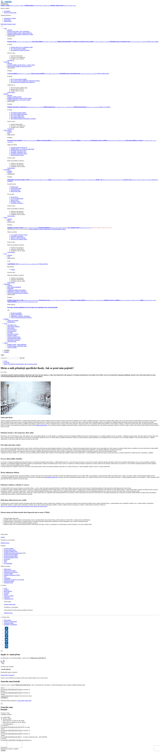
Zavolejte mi (10, 60)
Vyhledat (7, 350)
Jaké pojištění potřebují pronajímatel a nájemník (23, 118)
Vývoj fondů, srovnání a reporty (19, 234)
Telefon (3, 694)
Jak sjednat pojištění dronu (18, 117)
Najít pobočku (11, 168)
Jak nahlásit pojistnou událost (18, 112)
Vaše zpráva (4, 747)
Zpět (2, 355)
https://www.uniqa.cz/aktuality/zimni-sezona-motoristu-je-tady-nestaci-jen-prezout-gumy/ (24, 506)
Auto (5, 28)
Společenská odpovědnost (14, 338)
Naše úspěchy (11, 328)
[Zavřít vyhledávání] (23, 358)
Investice (9, 172)
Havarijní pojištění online (10, 551)
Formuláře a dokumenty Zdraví (19, 153)
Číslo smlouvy (4, 725)
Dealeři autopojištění (16, 313)
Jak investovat (14, 197)
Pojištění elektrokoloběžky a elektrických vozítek (20, 34)
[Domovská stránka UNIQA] (6, 2)
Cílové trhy (7, 597)
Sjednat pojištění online (103, 73)
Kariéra (6, 594)
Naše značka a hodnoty (13, 326)
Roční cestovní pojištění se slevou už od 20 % (19, 66)
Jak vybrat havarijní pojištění (18, 48)
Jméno (2, 688)
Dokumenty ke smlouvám (11, 572)
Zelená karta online (9, 581)
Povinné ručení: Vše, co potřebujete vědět (22, 47)
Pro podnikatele (8, 563)
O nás (5, 323)
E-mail (2, 738)
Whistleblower (11, 322)
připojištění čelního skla (51, 477)
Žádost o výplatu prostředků (18, 237)
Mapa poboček (8, 591)
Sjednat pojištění (7, 719)
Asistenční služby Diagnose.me (19, 147)
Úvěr (5, 253)
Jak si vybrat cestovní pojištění (19, 79)
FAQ (5, 576)
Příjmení (3, 691)
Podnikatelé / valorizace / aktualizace (20, 316)
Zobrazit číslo (4, 675)
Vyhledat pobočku (43, 264)
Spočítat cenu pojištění (152, 41)
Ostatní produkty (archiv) (17, 155)
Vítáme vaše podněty (12, 320)
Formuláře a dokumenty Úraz (18, 152)
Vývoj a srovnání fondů (17, 198)
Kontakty (6, 319)
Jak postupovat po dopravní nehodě (20, 50)
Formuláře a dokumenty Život (18, 150)
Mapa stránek (7, 620)
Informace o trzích (15, 201)
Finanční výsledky (12, 335)
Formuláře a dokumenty (17, 203)
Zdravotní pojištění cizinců (11, 557)
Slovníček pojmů (11, 341)
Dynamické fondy (15, 190)
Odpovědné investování (13, 340)
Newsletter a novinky (13, 334)
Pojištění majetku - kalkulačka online (17, 346)
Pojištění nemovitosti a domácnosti (13, 553)
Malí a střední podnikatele (14, 287)
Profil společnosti (11, 331)
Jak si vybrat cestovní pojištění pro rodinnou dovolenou (25, 80)
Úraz (8, 133)
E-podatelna (7, 11)
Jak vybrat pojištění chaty (17, 115)
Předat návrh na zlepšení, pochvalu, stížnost (14, 722)
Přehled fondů (14, 187)
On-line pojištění (8, 573)
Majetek (6, 94)
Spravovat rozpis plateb (10, 12)
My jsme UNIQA (12, 329)
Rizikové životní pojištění (10, 556)
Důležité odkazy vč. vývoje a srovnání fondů (22, 149)
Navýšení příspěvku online (58, 229)
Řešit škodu (4, 24)
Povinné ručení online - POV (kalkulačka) (18, 31)
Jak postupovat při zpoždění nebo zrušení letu (23, 82)
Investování (7, 169)
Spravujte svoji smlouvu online (19, 239)
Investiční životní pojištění (11, 554)
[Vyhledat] (21, 358)
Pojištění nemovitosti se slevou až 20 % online (19, 98)
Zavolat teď (11, 675)
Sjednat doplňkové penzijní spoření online (40, 229)
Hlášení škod (7, 569)
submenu (9, 30)
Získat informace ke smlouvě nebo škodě (13, 720)
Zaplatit (3, 537)
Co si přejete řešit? (5, 717)
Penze (5, 217)
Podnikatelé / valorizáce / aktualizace (17, 291)
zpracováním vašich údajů (24, 700)
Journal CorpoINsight (16, 314)
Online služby (4, 3)
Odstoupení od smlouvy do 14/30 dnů (14, 579)
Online (6, 343)
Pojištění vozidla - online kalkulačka (16, 344)
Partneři (13, 269)
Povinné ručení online (10, 550)
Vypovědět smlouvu (8, 724)
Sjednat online (11, 92)
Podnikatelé (7, 284)
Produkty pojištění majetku (14, 97)
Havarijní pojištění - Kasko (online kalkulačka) (19, 33)
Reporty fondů (14, 200)
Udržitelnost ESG (8, 598)
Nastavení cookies (9, 623)
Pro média (10, 332)
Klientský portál (11, 24)
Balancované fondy (16, 191)
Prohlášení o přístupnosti (10, 624)
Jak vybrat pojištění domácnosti (19, 114)
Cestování (6, 62)
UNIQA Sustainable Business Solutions (17, 293)
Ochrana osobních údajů (13, 337)
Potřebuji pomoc (5, 543)
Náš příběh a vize (11, 325)
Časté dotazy (7, 19)
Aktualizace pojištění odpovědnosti (16, 290)
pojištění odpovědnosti (41, 425)
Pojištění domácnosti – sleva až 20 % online (18, 100)
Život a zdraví (7, 130)
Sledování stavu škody (10, 570)
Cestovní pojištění (12, 347)
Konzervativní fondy (16, 188)
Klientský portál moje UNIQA (12, 575)
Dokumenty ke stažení (10, 18)
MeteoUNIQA (8, 21)
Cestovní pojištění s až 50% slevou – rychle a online (21, 65)
